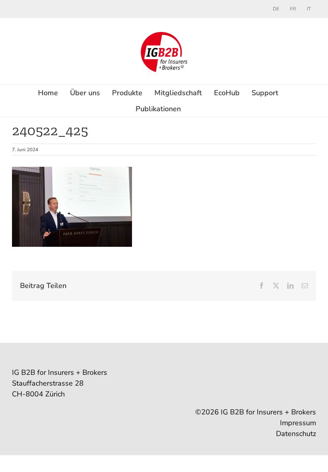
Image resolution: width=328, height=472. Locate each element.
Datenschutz (296, 433)
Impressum (298, 423)
